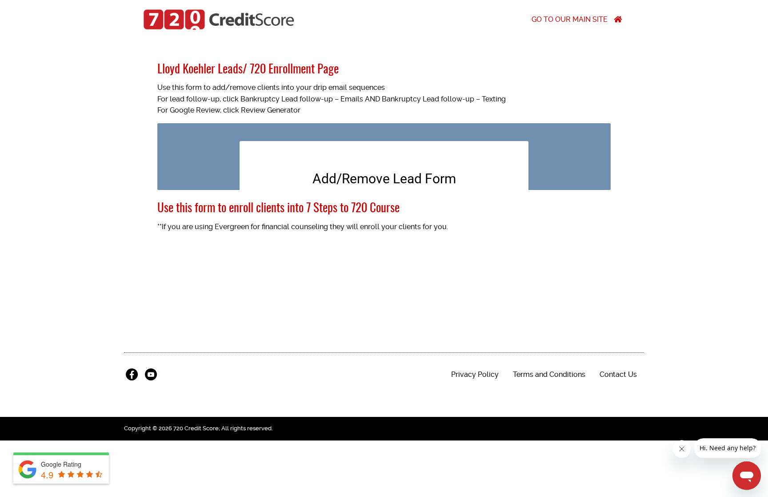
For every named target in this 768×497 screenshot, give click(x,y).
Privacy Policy (475, 374)
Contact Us (618, 374)
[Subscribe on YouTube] (152, 374)
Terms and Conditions (549, 374)
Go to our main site (570, 19)
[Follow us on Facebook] (133, 374)
